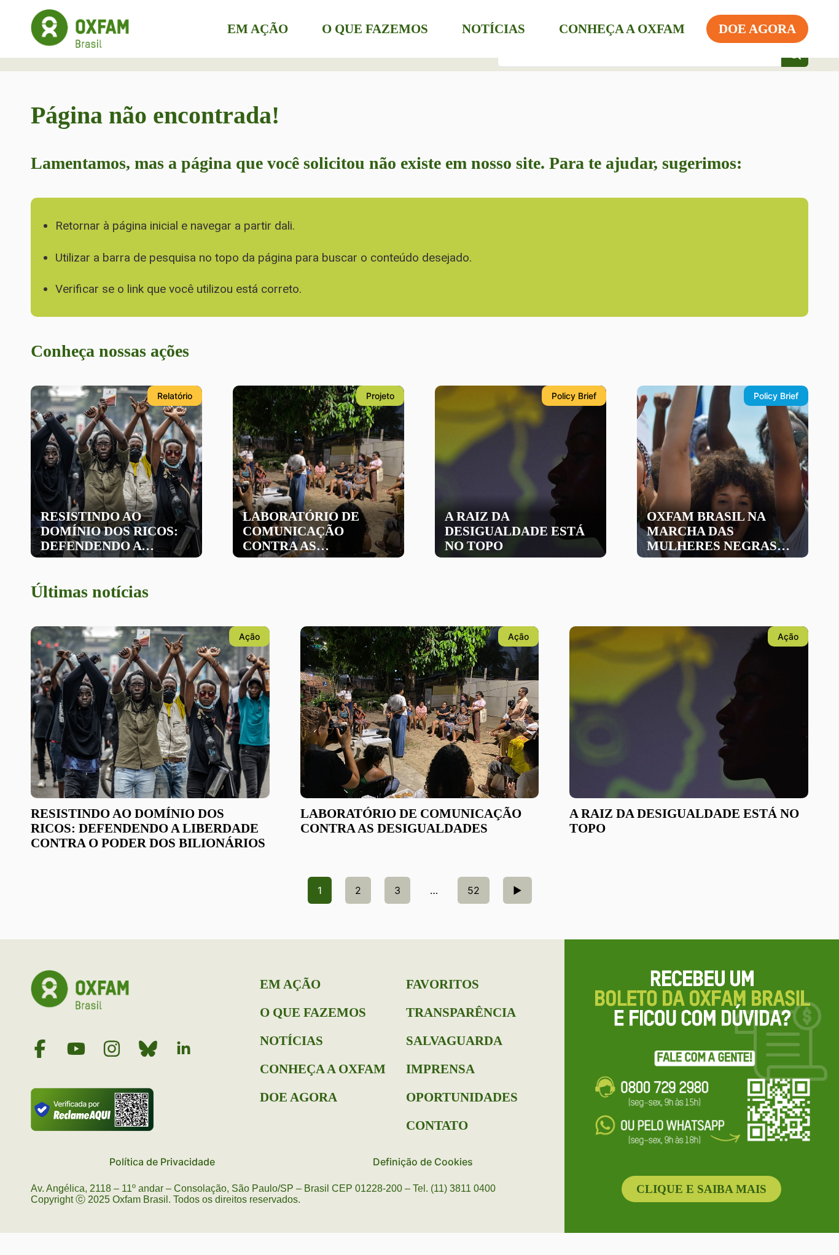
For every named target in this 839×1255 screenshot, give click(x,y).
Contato (437, 1125)
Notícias (493, 28)
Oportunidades (462, 1097)
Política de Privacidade (162, 1162)
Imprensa (440, 1069)
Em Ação (257, 28)
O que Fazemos (375, 28)
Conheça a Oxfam (622, 28)
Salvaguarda (454, 1040)
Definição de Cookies (423, 1162)
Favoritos (442, 984)
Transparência (461, 1012)
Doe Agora (757, 28)
